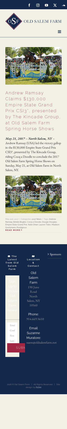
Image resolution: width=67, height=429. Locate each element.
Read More (13, 230)
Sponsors (55, 254)
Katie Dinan (33, 225)
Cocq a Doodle (34, 222)
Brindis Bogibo (19, 222)
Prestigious (22, 227)
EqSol (38, 387)
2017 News (36, 219)
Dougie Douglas (49, 222)
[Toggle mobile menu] (60, 32)
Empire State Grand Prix (16, 225)
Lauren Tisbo (45, 225)
